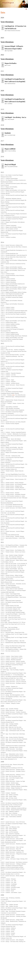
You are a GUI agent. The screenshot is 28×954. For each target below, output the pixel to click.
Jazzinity (13, 395)
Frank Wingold (8, 3)
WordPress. (17, 952)
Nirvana (14, 952)
